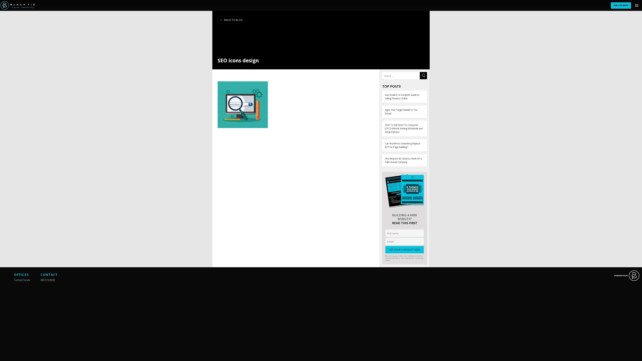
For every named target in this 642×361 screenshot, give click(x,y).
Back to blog (233, 20)
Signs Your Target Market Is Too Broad (401, 111)
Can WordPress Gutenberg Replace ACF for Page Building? (402, 145)
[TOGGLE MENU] (636, 5)
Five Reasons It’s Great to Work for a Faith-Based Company (403, 160)
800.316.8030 (48, 280)
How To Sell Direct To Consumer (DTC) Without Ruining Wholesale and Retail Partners (404, 128)
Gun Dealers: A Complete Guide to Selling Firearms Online (402, 96)
